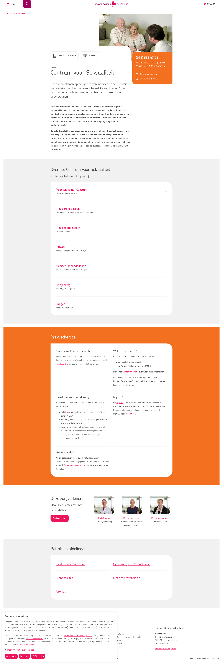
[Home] (111, 4)
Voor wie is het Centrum (111, 191)
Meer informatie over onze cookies (22, 650)
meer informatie (131, 372)
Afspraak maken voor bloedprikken (129, 637)
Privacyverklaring (26, 645)
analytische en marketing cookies (78, 636)
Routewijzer (120, 634)
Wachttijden (120, 640)
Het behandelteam (111, 229)
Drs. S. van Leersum (132, 518)
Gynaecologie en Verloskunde (131, 564)
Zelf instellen (38, 656)
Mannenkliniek (65, 577)
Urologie (61, 591)
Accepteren (11, 656)
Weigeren (24, 656)
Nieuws (119, 644)
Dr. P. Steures (104, 518)
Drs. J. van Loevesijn (160, 518)
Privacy (111, 248)
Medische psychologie (126, 577)
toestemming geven (74, 465)
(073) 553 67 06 (147, 57)
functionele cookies (34, 639)
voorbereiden (62, 364)
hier (119, 385)
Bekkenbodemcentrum (70, 564)
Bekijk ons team (60, 518)
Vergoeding (111, 286)
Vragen (111, 306)
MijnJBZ (119, 403)
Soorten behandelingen (111, 267)
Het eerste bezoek (111, 210)
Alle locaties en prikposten (165, 649)
